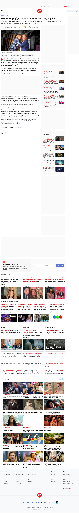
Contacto (65, 476)
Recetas (30, 481)
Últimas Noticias (7, 474)
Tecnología (6, 483)
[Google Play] (51, 502)
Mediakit (66, 481)
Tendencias (18, 483)
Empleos (65, 486)
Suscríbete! (60, 265)
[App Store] (44, 502)
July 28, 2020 (18, 107)
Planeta (29, 479)
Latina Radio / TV (54, 476)
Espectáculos (4, 15)
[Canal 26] (39, 495)
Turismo (29, 483)
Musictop (53, 481)
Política (3, 327)
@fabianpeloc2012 (5, 122)
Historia (29, 477)
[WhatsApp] (34, 502)
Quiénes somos (66, 474)
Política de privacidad (67, 479)
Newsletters (67, 488)
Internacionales (50, 327)
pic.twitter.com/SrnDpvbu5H (17, 122)
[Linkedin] (30, 502)
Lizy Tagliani (4, 127)
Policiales (5, 481)
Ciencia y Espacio (31, 474)
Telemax (53, 479)
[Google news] (39, 502)
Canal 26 (5, 26)
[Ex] (26, 502)
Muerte (11, 127)
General (17, 477)
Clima (5, 476)
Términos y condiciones (68, 477)
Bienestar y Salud (19, 474)
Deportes (18, 476)
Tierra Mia (53, 477)
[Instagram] (23, 502)
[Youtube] (28, 502)
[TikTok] (32, 502)
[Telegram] (36, 502)
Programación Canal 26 (68, 483)
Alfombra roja (19, 127)
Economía (26, 327)
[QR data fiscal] (57, 503)
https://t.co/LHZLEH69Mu (7, 106)
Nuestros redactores (67, 485)
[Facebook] (21, 502)
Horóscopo (6, 479)
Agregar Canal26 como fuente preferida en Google (32, 27)
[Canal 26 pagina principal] (39, 13)
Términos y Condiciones (36, 507)
